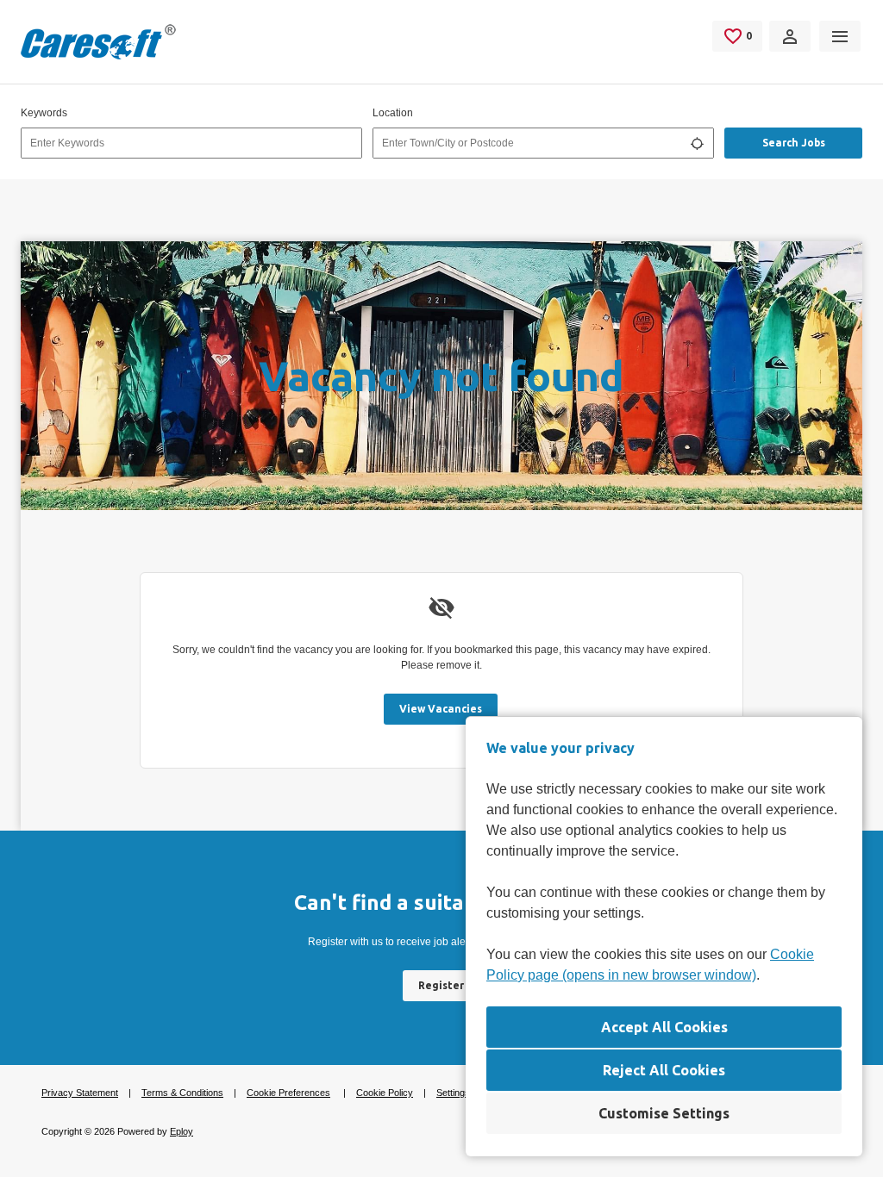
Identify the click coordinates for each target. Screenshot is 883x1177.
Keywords (44, 113)
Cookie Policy (384, 1092)
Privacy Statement (79, 1092)
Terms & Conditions (182, 1092)
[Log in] (790, 36)
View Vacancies (440, 708)
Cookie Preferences (288, 1092)
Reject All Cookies (664, 1070)
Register (441, 985)
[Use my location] (697, 143)
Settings (453, 1092)
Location (393, 113)
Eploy (181, 1131)
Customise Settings (664, 1113)
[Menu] (840, 36)
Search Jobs (793, 142)
